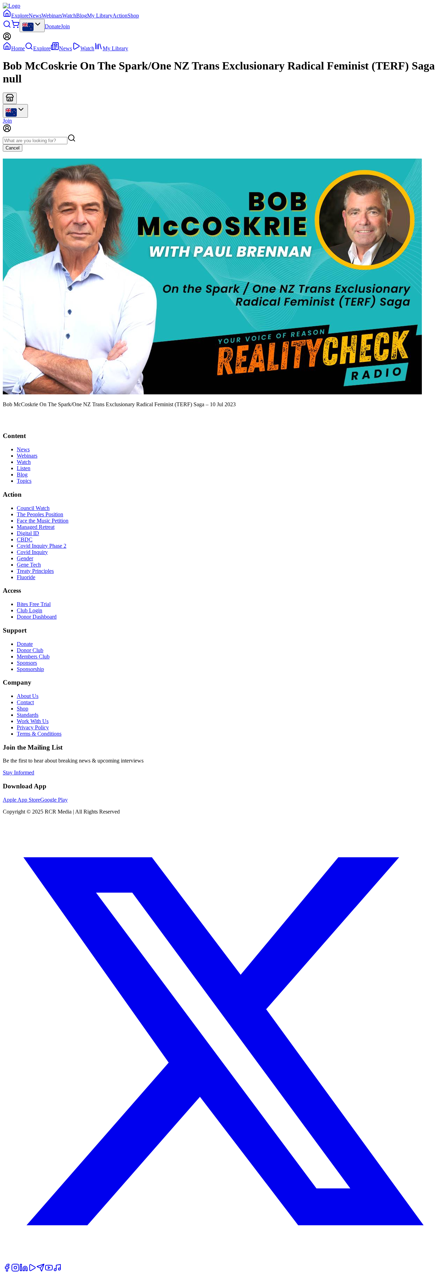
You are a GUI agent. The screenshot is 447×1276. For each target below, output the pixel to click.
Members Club (33, 656)
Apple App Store (21, 800)
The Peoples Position (40, 514)
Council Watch (33, 508)
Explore (20, 16)
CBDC (24, 539)
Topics (24, 481)
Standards (27, 715)
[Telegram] (40, 1270)
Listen (23, 468)
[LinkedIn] (24, 1270)
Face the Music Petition (42, 521)
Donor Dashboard (37, 617)
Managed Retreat (35, 527)
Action (119, 16)
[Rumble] (32, 1270)
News (35, 16)
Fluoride (26, 577)
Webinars (52, 16)
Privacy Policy (33, 727)
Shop (133, 16)
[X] (223, 1260)
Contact (25, 702)
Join (65, 26)
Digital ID (28, 533)
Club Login (29, 610)
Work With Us (33, 721)
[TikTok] (57, 1270)
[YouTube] (49, 1270)
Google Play (54, 800)
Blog (81, 16)
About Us (27, 696)
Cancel (13, 148)
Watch (69, 16)
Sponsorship (30, 669)
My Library (99, 16)
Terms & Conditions (39, 734)
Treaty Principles (35, 571)
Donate (53, 26)
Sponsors (27, 663)
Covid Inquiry (32, 552)
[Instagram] (15, 1270)
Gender (25, 558)
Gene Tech (29, 565)
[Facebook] (7, 1270)
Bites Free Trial (34, 604)
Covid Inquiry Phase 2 (41, 546)
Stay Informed (18, 772)
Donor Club (30, 650)
